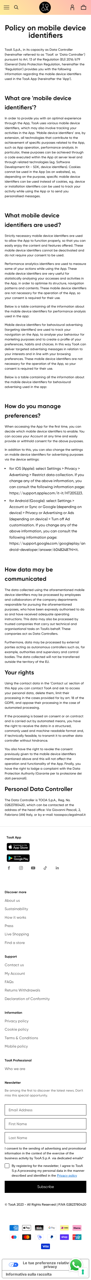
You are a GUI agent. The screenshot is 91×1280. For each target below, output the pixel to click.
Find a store (15, 942)
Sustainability (16, 909)
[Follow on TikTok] (45, 868)
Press (9, 926)
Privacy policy (16, 1021)
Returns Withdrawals (22, 990)
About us (12, 900)
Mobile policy (16, 1046)
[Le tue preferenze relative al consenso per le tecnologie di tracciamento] (82, 1271)
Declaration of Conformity (27, 999)
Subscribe (45, 1187)
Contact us (14, 965)
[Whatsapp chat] (76, 1265)
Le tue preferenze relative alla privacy (50, 1265)
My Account (15, 973)
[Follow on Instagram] (21, 868)
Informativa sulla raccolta (29, 1274)
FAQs (9, 982)
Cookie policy (16, 1029)
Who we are (15, 1069)
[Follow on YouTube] (33, 868)
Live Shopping (17, 934)
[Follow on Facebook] (9, 868)
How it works (15, 917)
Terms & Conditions (21, 1038)
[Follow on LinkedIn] (57, 868)
